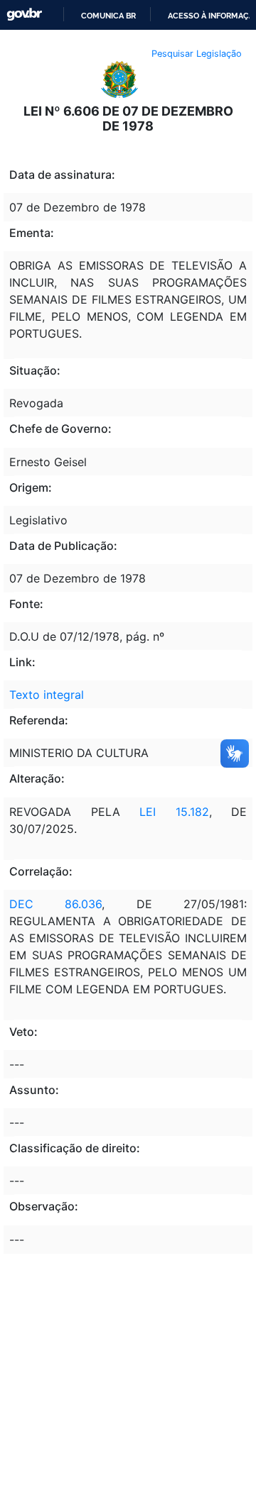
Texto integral (46, 695)
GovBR (24, 14)
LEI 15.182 (174, 812)
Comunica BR (108, 16)
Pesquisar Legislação (196, 53)
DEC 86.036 (55, 904)
